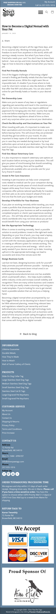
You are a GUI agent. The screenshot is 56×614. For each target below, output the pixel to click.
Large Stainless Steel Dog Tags (15, 380)
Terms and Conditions (12, 429)
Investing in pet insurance (13, 179)
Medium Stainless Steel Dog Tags (16, 383)
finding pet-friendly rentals (23, 77)
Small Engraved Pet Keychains (15, 398)
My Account (50, 2)
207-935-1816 (8, 467)
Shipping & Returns (10, 421)
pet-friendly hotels (19, 91)
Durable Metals (9, 353)
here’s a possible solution (13, 291)
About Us (6, 414)
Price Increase (8, 432)
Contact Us (7, 418)
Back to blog (30, 333)
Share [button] (7, 41)
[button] (41, 12)
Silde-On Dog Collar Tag (12, 376)
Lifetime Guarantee (10, 349)
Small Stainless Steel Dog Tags (15, 387)
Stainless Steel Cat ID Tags (13, 391)
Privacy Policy (8, 425)
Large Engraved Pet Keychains (15, 394)
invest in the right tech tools (39, 232)
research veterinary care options (36, 157)
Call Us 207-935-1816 (45, 5)
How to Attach (8, 360)
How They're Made (10, 356)
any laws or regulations (36, 102)
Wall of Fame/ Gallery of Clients (16, 364)
